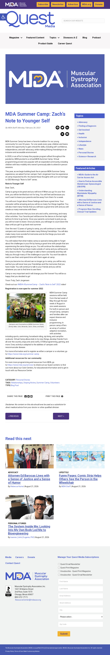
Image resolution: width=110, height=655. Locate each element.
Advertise (73, 4)
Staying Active (29, 383)
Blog (84, 37)
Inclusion (83, 137)
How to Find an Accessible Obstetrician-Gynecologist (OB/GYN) (89, 184)
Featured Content (35, 37)
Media (8, 557)
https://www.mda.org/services (20, 365)
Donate (99, 4)
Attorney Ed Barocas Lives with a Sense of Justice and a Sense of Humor (89, 202)
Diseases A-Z (70, 37)
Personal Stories (23, 380)
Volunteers (55, 383)
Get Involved (84, 130)
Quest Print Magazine (69, 568)
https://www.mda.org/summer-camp (23, 354)
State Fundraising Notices (32, 651)
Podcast (96, 37)
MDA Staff (66, 486)
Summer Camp (43, 383)
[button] (3, 16)
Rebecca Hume (17, 486)
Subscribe (43, 4)
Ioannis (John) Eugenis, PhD (22, 537)
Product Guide (45, 43)
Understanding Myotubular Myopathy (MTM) (86, 193)
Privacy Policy (9, 651)
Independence (85, 141)
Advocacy (83, 122)
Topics (53, 37)
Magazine (14, 37)
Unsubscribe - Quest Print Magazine (75, 571)
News (81, 149)
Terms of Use (19, 651)
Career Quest (65, 43)
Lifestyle (82, 145)
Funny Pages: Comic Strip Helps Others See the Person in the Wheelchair (80, 479)
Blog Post (15, 385)
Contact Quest (12, 563)
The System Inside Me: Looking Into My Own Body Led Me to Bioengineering (29, 530)
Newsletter (58, 4)
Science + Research (87, 156)
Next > (61, 416)
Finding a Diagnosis (87, 126)
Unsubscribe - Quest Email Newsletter (76, 575)
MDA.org (86, 4)
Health (81, 134)
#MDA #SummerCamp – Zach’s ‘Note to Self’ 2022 (39, 284)
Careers (19, 557)
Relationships (17, 383)
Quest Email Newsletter (70, 564)
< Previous (13, 416)
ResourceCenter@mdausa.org (28, 600)
